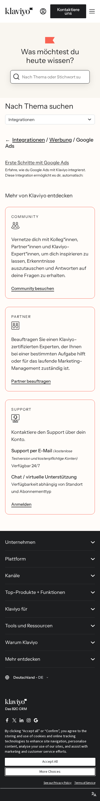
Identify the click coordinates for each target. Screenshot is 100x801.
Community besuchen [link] (32, 288)
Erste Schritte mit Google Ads (37, 162)
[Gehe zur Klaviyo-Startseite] (19, 11)
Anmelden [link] (21, 504)
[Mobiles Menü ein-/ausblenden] (92, 11)
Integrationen (28, 140)
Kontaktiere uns (68, 11)
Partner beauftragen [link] (31, 381)
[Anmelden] (43, 11)
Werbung (60, 140)
